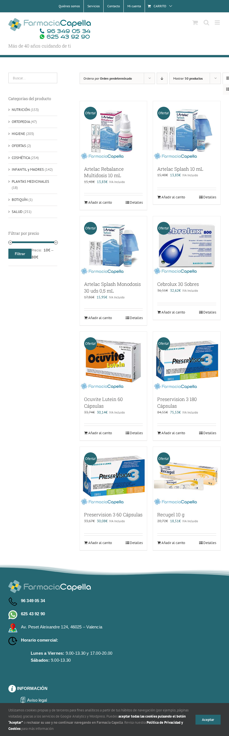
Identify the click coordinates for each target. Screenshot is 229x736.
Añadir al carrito (100, 202)
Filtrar (20, 253)
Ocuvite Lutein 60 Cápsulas (103, 402)
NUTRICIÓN (21, 109)
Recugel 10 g (171, 514)
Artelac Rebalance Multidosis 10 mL (104, 172)
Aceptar (208, 719)
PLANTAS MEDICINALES (30, 181)
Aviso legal (37, 700)
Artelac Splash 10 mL (180, 169)
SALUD (17, 211)
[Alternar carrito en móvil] (195, 22)
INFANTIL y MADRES (28, 169)
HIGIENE (18, 133)
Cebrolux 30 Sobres (178, 284)
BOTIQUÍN (20, 199)
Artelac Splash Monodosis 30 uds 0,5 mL (112, 287)
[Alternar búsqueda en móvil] (206, 22)
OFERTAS (19, 145)
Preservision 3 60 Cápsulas (113, 514)
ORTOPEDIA (21, 121)
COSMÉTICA (21, 157)
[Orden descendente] (162, 78)
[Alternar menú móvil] (218, 22)
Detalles (136, 202)
